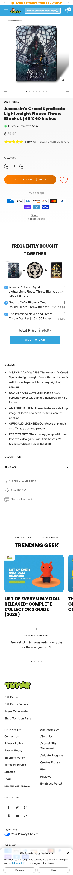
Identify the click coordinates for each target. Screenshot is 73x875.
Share (34, 215)
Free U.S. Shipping (24, 481)
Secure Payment (21, 499)
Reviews (45, 777)
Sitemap (9, 772)
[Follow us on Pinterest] (8, 816)
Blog (43, 769)
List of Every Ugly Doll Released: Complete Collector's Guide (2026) (32, 607)
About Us (46, 736)
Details (9, 364)
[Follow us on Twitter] (17, 807)
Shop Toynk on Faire (17, 718)
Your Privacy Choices (24, 834)
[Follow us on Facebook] (8, 807)
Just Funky (11, 101)
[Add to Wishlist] (64, 180)
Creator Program (51, 762)
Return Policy (13, 750)
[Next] (67, 91)
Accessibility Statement (48, 746)
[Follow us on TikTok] (25, 816)
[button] (67, 11)
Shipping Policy (14, 758)
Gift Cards (11, 697)
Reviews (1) (12, 467)
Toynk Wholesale (16, 711)
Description (12, 456)
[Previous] (5, 91)
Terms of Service (15, 765)
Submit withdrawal (17, 786)
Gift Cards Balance (16, 704)
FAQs (7, 779)
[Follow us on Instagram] (25, 807)
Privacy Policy (13, 743)
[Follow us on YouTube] (17, 816)
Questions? (18, 490)
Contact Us (11, 736)
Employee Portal (51, 784)
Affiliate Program (51, 755)
